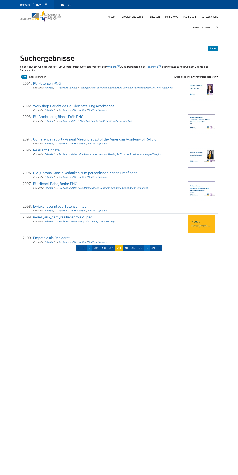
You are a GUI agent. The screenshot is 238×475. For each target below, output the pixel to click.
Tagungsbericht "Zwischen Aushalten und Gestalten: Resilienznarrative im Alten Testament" (126, 87)
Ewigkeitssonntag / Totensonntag (60, 206)
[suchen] (215, 29)
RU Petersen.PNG (47, 83)
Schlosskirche (210, 16)
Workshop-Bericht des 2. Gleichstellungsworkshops (73, 106)
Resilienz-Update (46, 150)
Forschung (171, 16)
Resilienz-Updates (68, 87)
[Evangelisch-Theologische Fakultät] (40, 16)
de (62, 4)
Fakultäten (152, 66)
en (69, 4)
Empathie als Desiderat (51, 238)
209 (111, 247)
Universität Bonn (31, 4)
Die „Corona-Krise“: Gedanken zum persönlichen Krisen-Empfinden (85, 173)
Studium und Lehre (132, 16)
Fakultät (111, 16)
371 (153, 247)
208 (104, 247)
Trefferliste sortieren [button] (205, 76)
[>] (159, 248)
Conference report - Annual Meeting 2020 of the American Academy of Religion (95, 139)
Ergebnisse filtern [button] (183, 76)
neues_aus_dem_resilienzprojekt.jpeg (62, 217)
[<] (79, 248)
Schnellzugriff (201, 27)
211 (126, 247)
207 (96, 247)
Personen (154, 16)
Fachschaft (189, 16)
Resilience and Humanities (72, 110)
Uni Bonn (112, 66)
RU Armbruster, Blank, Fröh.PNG (58, 117)
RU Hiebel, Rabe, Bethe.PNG (55, 184)
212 (133, 247)
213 (140, 247)
